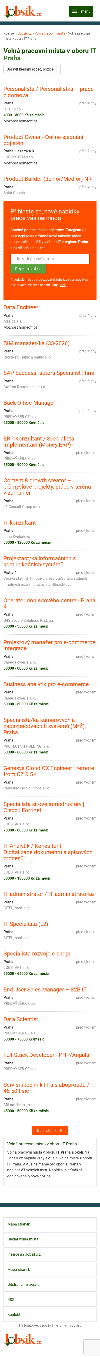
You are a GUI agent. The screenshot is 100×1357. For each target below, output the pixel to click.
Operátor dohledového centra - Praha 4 (49, 603)
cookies (75, 1325)
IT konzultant (19, 523)
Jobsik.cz (25, 33)
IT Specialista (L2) (25, 924)
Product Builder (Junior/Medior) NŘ (47, 179)
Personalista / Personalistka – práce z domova (48, 92)
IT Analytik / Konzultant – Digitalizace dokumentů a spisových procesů (48, 852)
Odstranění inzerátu (23, 1284)
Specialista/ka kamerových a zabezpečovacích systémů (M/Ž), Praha (44, 726)
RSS (10, 1299)
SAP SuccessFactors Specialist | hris (48, 373)
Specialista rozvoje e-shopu (37, 954)
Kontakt (13, 1314)
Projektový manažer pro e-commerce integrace (49, 645)
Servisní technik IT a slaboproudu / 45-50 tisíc (46, 1088)
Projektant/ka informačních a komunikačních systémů (39, 561)
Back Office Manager (29, 403)
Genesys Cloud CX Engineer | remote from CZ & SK (48, 771)
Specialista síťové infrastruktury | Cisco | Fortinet (43, 807)
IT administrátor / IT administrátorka (48, 894)
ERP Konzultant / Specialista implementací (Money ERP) (38, 442)
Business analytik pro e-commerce (46, 684)
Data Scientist (20, 1019)
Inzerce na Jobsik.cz (24, 1254)
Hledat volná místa (22, 1239)
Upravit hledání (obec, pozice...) (32, 69)
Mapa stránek (18, 1224)
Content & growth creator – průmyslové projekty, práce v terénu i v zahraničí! (48, 486)
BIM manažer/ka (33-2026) (36, 343)
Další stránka (48, 1130)
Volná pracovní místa (50, 33)
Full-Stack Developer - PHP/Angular (47, 1055)
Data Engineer (20, 307)
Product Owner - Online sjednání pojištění (43, 140)
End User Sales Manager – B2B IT (45, 990)
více (63, 285)
